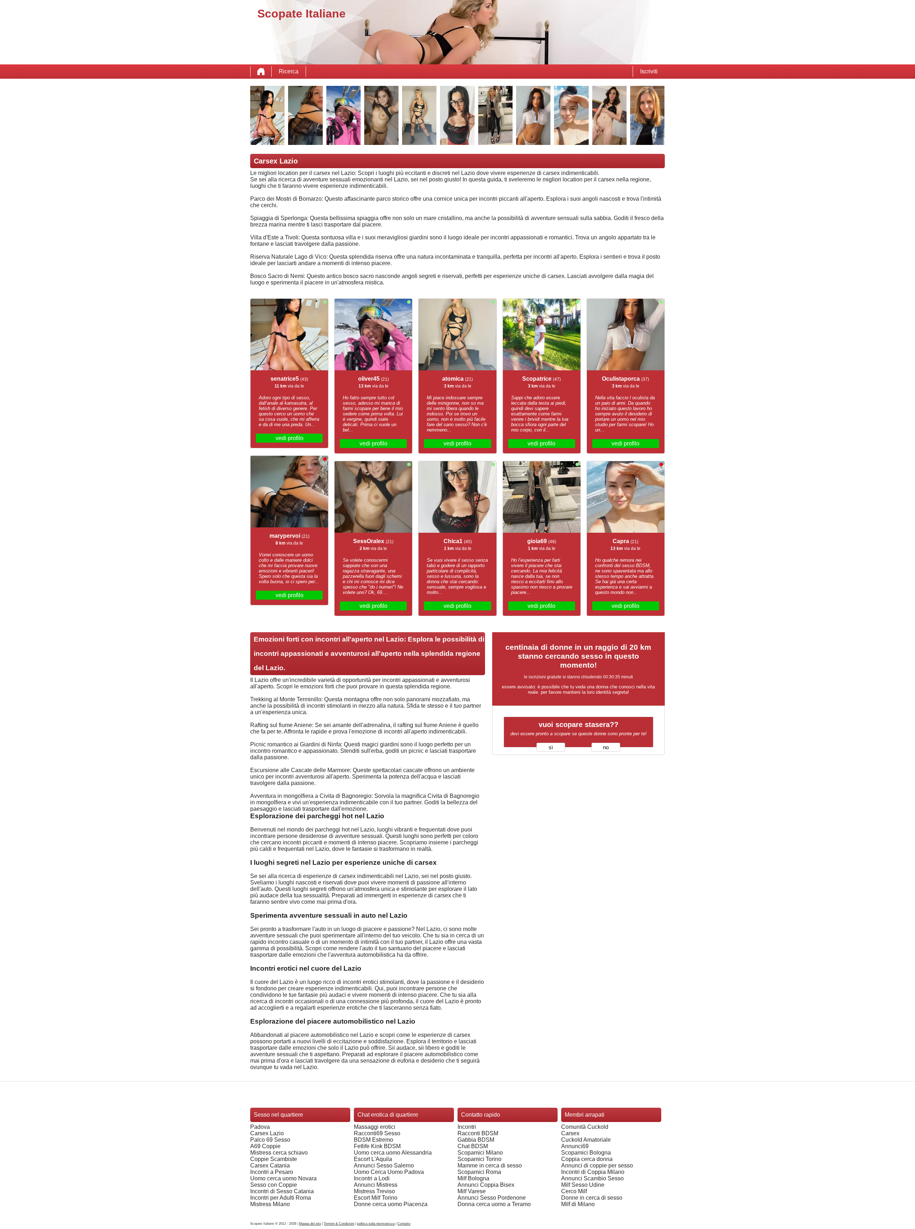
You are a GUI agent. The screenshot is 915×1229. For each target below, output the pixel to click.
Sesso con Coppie (273, 1185)
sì (551, 747)
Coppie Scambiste (273, 1159)
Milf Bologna (473, 1178)
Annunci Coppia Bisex (486, 1185)
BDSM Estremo (373, 1140)
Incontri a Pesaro (271, 1172)
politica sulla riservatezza (376, 1223)
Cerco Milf (574, 1191)
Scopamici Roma (479, 1172)
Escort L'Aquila (373, 1159)
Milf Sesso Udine (582, 1185)
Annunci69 (575, 1146)
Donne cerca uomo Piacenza (390, 1204)
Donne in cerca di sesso (591, 1198)
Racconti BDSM (478, 1133)
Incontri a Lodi (372, 1178)
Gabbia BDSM (476, 1140)
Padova (260, 1127)
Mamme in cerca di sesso (490, 1165)
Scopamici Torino (479, 1159)
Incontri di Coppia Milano (592, 1172)
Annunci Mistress (375, 1185)
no (606, 747)
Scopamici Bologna (586, 1153)
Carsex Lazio (267, 1133)
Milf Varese (472, 1191)
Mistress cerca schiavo (279, 1153)
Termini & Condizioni (339, 1223)
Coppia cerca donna (587, 1159)
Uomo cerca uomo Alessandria (393, 1153)
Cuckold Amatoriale (586, 1140)
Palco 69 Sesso (270, 1140)
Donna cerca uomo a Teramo (494, 1204)
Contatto (403, 1223)
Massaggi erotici (374, 1127)
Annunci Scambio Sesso (592, 1178)
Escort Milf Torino (375, 1198)
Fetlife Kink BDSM (377, 1146)
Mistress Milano (270, 1204)
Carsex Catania (270, 1165)
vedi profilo (289, 438)
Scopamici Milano (480, 1153)
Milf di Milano (578, 1204)
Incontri (467, 1127)
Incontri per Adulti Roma (280, 1198)
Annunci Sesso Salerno (384, 1165)
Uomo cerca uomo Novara (283, 1178)
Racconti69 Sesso (377, 1133)
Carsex (570, 1133)
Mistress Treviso (374, 1191)
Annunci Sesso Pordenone (492, 1198)
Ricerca (288, 71)
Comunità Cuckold (584, 1127)
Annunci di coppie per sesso (597, 1165)
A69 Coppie (265, 1146)
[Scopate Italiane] (261, 71)
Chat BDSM (473, 1146)
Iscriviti (649, 71)
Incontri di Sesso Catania (282, 1191)
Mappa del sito (310, 1223)
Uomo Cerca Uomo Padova (389, 1172)
